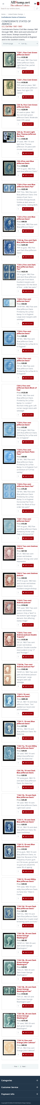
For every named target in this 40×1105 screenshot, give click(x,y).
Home (3, 14)
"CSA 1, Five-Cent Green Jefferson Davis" (27, 53)
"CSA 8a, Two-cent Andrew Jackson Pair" (26, 665)
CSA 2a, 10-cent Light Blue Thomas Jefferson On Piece (26, 134)
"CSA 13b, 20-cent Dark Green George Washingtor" (26, 962)
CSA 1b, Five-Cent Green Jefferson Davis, (27, 106)
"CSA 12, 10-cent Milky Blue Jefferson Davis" (26, 880)
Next (24, 1066)
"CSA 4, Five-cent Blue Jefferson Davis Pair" (26, 185)
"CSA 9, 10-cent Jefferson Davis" (23, 695)
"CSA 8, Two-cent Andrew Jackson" (24, 601)
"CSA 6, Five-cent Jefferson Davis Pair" (25, 485)
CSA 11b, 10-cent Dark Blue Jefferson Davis (26, 771)
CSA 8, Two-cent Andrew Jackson (27, 547)
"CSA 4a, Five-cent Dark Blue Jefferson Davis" (27, 241)
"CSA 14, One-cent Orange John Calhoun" (26, 1041)
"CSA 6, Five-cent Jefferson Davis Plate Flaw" (25, 452)
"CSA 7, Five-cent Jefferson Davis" (24, 520)
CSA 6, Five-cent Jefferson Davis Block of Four (27, 388)
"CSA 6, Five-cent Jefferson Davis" (24, 300)
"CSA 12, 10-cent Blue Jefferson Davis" (26, 845)
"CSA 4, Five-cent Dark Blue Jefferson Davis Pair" (26, 267)
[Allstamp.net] (20, 3)
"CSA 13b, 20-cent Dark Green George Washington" (26, 935)
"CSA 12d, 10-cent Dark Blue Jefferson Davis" (26, 907)
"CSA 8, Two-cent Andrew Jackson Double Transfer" (27, 635)
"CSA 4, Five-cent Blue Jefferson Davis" (26, 218)
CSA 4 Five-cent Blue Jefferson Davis (25, 162)
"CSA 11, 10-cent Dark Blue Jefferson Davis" (26, 821)
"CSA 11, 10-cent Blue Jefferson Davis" (26, 722)
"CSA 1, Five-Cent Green (27, 80)
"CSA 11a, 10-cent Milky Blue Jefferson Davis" (27, 747)
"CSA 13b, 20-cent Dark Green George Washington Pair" (26, 989)
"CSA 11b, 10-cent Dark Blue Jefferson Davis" (26, 796)
